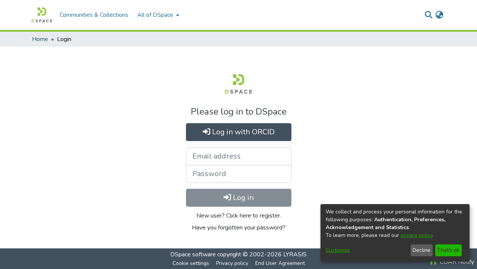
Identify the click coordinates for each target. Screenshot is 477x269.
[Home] (42, 14)
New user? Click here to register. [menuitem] (238, 216)
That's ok (448, 250)
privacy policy (416, 235)
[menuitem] (157, 15)
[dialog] (395, 233)
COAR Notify (456, 262)
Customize (338, 250)
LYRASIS (295, 254)
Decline (421, 250)
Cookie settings (191, 263)
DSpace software (193, 254)
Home (40, 39)
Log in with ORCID (242, 132)
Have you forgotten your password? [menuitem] (238, 227)
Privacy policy (232, 263)
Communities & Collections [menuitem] (94, 15)
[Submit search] (428, 14)
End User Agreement (280, 263)
